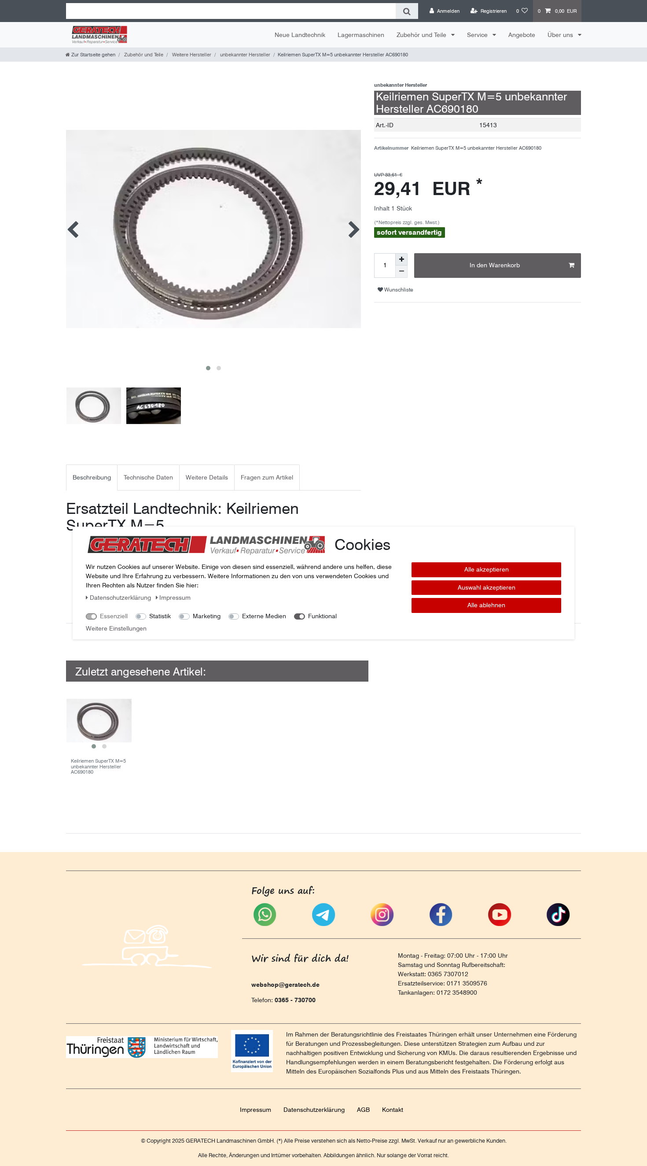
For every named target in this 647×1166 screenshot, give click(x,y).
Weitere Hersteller (191, 55)
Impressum (255, 1109)
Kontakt (392, 1109)
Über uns (561, 34)
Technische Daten (148, 477)
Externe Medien (264, 616)
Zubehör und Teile (422, 34)
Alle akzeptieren (486, 569)
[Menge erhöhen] (401, 259)
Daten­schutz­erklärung (314, 1109)
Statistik (160, 616)
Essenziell (114, 616)
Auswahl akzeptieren (486, 587)
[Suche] (407, 11)
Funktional (322, 616)
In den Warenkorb (495, 265)
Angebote (521, 34)
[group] (99, 720)
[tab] (92, 478)
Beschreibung (92, 477)
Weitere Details (207, 477)
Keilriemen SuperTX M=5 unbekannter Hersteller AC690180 (98, 766)
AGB (363, 1109)
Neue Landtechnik (300, 34)
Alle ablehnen (486, 605)
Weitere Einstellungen (116, 628)
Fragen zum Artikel (267, 477)
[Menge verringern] (401, 272)
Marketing (207, 616)
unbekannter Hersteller (244, 55)
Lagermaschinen (361, 34)
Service (478, 34)
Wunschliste (398, 289)
